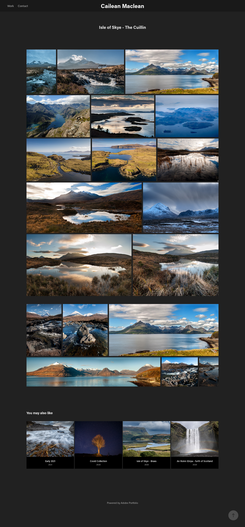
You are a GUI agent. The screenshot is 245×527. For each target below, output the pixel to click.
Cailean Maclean (122, 6)
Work (10, 6)
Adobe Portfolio (129, 502)
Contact (23, 6)
